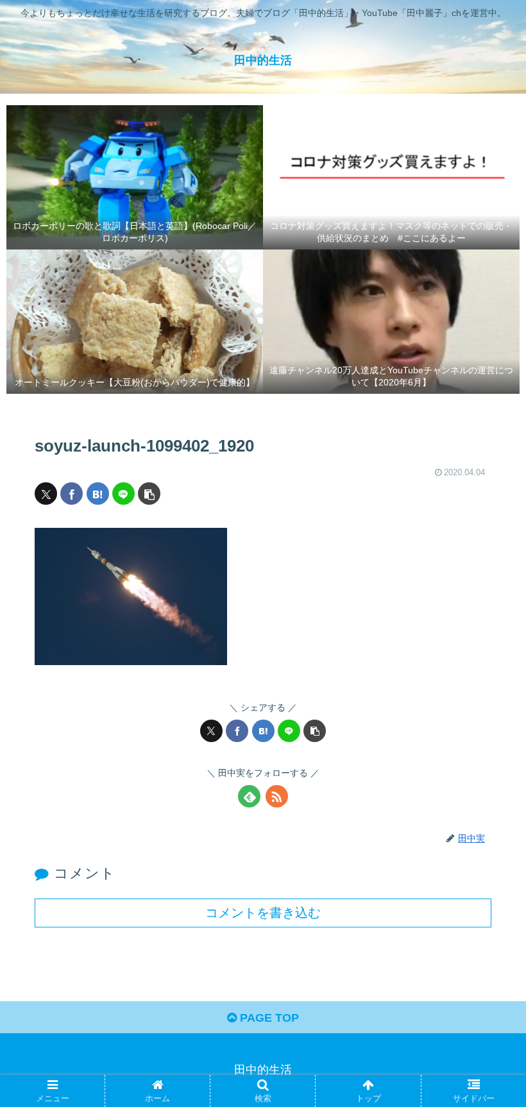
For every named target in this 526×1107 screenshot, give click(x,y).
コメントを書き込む (263, 913)
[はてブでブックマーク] (98, 493)
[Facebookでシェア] (71, 493)
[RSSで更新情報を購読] (277, 796)
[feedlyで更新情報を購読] (249, 796)
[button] (149, 493)
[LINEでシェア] (123, 493)
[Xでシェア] (46, 493)
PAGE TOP (268, 1017)
